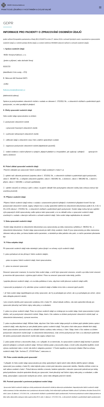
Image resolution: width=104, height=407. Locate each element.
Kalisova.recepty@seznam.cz (14, 90)
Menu (100, 7)
